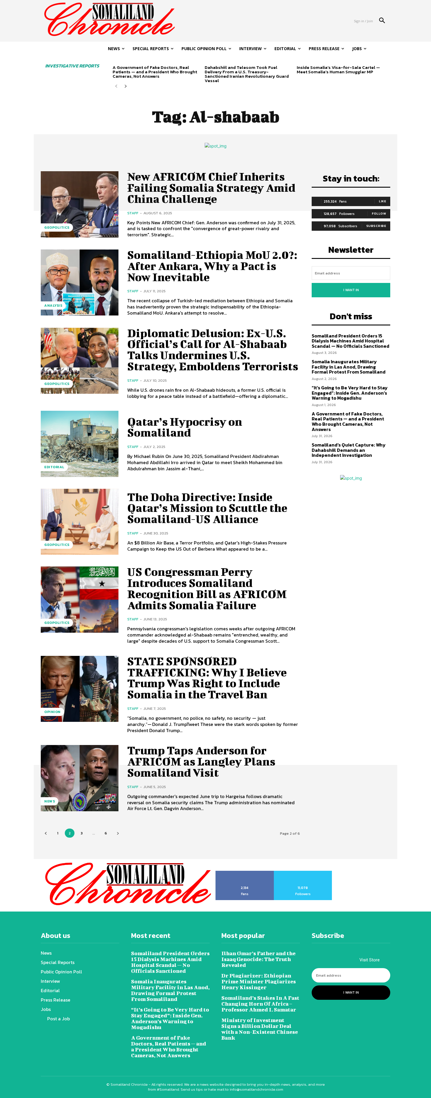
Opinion (52, 712)
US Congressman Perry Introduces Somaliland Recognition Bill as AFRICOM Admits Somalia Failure (207, 588)
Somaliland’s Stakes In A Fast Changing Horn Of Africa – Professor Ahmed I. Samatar (260, 1004)
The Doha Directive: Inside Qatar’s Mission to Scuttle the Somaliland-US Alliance (207, 508)
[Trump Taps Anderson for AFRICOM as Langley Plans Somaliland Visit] (79, 778)
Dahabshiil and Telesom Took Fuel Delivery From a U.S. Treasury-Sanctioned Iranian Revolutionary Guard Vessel (247, 74)
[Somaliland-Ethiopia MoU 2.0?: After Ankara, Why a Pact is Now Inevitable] (79, 282)
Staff (132, 213)
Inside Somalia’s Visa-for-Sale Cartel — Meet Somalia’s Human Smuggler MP (338, 69)
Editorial (54, 467)
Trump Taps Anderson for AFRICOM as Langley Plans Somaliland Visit (201, 761)
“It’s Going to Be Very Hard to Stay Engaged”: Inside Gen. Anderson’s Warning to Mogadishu (350, 392)
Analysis (53, 305)
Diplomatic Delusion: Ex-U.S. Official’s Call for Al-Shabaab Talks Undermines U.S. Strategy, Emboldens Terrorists (212, 350)
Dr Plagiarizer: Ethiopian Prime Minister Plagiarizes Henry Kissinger (258, 981)
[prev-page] (116, 86)
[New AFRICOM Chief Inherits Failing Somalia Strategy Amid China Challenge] (79, 204)
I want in (351, 290)
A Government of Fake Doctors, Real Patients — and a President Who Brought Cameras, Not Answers (155, 71)
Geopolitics (56, 227)
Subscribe (376, 225)
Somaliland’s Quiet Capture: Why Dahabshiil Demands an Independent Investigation (349, 450)
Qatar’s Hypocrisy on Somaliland (184, 427)
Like (382, 201)
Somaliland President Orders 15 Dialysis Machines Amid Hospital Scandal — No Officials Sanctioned (350, 340)
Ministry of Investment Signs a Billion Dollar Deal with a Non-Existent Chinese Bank (259, 1029)
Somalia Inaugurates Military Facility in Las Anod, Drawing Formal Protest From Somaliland (349, 366)
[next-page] (125, 86)
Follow (379, 213)
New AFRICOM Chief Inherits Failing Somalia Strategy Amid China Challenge (211, 187)
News (49, 801)
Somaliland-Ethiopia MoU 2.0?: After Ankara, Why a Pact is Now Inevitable (212, 266)
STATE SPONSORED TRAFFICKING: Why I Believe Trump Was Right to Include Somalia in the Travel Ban (207, 678)
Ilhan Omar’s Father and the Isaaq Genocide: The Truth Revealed (258, 959)
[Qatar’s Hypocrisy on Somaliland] (79, 444)
